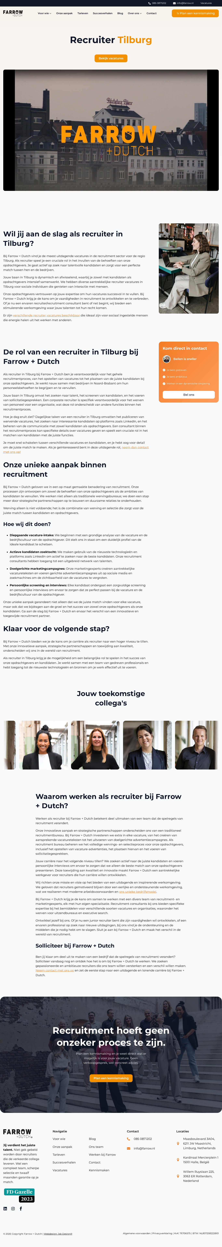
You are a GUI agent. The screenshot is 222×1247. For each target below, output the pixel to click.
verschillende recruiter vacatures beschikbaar (46, 315)
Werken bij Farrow (102, 1154)
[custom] (5, 1209)
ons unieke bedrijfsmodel (137, 892)
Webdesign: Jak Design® (58, 1233)
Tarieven (83, 13)
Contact (152, 13)
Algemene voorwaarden (136, 1233)
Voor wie (43, 13)
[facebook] (21, 1209)
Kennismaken (99, 1170)
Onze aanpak (64, 13)
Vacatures (60, 1170)
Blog (120, 13)
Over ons (133, 13)
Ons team (96, 1147)
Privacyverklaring (162, 1233)
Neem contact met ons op (55, 970)
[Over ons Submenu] (140, 13)
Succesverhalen (102, 13)
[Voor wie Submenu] (50, 13)
